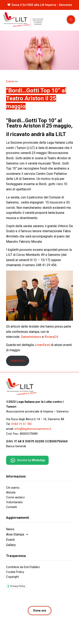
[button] (71, 19)
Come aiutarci (15, 497)
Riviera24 (51, 337)
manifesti (43, 345)
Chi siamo (12, 487)
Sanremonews (31, 337)
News (10, 529)
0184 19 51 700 (21, 424)
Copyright (12, 577)
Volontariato (14, 502)
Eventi (10, 81)
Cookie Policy (15, 572)
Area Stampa (15, 534)
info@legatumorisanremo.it (33, 429)
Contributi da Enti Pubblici (23, 567)
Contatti (11, 507)
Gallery (11, 545)
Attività (10, 492)
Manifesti (17, 361)
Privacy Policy (17, 586)
